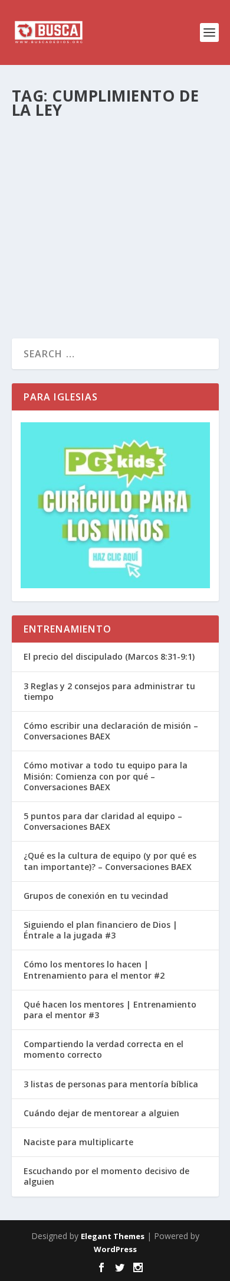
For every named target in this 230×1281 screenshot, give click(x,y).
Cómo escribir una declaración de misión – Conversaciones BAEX (111, 731)
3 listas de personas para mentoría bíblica (111, 1084)
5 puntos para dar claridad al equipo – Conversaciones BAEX (103, 821)
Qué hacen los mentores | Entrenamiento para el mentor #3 (110, 1010)
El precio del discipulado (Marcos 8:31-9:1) (109, 656)
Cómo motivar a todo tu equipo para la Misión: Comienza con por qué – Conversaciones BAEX (106, 776)
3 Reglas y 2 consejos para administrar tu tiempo (109, 691)
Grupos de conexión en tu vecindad (96, 895)
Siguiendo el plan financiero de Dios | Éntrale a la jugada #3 (101, 930)
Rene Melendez (59, 152)
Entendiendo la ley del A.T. (113, 133)
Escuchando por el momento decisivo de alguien (106, 1176)
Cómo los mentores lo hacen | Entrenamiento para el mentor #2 (94, 969)
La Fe (150, 152)
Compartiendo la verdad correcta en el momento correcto (103, 1049)
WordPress (115, 1249)
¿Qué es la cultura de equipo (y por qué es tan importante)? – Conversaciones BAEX (110, 861)
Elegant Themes (112, 1236)
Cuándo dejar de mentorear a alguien (101, 1113)
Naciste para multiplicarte (78, 1142)
